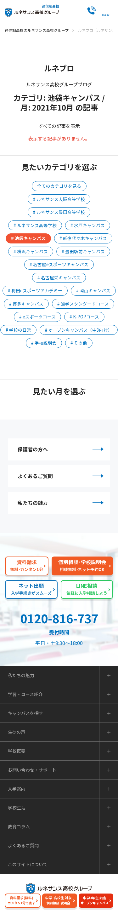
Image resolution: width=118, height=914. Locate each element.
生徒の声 (16, 732)
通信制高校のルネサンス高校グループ (37, 30)
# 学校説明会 (44, 343)
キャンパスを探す (25, 713)
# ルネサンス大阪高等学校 (59, 199)
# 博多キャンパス (26, 303)
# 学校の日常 (18, 330)
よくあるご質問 (35, 476)
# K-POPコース (84, 316)
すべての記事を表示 (59, 126)
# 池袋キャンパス (28, 238)
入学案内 (16, 788)
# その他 (78, 343)
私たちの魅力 (33, 502)
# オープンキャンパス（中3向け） (78, 330)
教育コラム (19, 826)
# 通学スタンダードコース (83, 303)
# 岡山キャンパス (93, 290)
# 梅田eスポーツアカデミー (35, 290)
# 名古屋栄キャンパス (59, 277)
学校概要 (16, 751)
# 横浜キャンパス (31, 251)
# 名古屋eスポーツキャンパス (59, 264)
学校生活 (16, 807)
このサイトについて (28, 864)
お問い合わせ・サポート (32, 770)
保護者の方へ (33, 449)
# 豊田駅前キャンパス (83, 251)
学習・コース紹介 (25, 694)
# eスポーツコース (37, 316)
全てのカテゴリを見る (59, 186)
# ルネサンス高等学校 (35, 225)
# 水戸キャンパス (87, 225)
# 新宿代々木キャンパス (83, 238)
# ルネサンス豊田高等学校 (59, 212)
